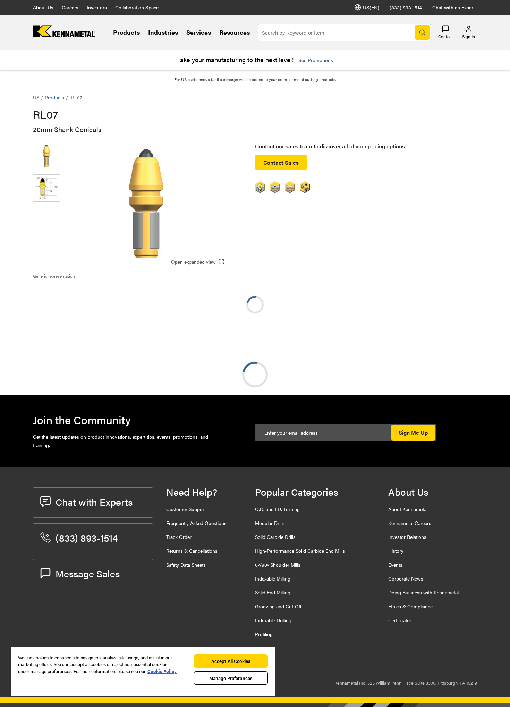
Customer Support (186, 508)
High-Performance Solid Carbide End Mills (300, 550)
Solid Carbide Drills (275, 536)
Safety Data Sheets (186, 564)
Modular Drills (270, 522)
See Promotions (315, 60)
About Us (43, 7)
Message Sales (88, 573)
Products (126, 32)
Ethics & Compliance (410, 606)
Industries (163, 32)
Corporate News (405, 578)
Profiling (264, 634)
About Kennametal (407, 508)
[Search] (422, 32)
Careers (70, 7)
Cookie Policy (162, 671)
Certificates (400, 620)
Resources (234, 32)
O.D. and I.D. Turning (277, 508)
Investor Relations (407, 536)
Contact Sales (281, 162)
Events (395, 564)
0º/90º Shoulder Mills (277, 564)
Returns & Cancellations (192, 550)
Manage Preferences (231, 678)
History (395, 550)
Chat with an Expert (453, 7)
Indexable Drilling (273, 620)
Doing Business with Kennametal (423, 592)
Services (198, 32)
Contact (445, 36)
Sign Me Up (413, 432)
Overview (58, 374)
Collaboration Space (137, 7)
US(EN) (371, 7)
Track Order (179, 536)
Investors (97, 7)
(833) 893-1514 (406, 7)
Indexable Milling (272, 578)
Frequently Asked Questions (196, 522)
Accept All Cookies (230, 661)
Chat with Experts (94, 502)
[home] (64, 35)
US (36, 97)
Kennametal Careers (409, 522)
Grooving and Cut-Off (278, 606)
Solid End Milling (272, 592)
